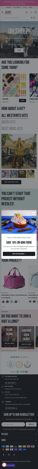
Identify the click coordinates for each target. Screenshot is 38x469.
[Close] (33, 213)
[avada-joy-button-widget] (4, 465)
